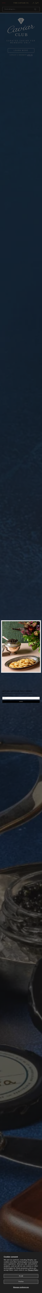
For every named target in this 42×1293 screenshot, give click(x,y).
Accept (21, 1276)
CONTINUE (21, 701)
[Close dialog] (40, 621)
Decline (21, 1281)
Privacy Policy (33, 1270)
